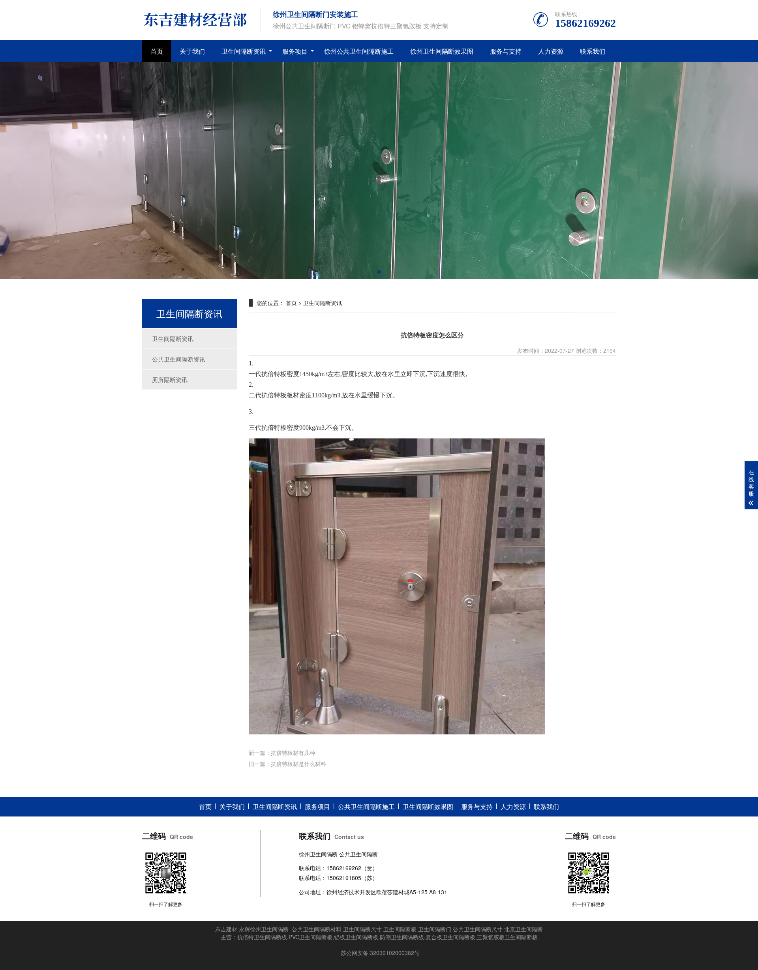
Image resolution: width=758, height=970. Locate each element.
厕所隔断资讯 (170, 379)
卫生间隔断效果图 (428, 806)
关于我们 (192, 51)
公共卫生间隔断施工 (366, 806)
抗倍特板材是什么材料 (298, 764)
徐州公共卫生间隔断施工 (359, 51)
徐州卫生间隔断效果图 (441, 51)
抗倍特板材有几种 (293, 753)
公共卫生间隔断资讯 (178, 359)
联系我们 (592, 51)
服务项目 (295, 51)
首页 (156, 51)
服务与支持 (506, 51)
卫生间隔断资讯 (243, 51)
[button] (379, 271)
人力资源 (550, 51)
